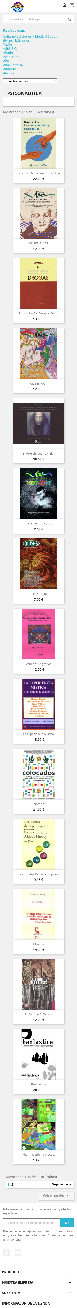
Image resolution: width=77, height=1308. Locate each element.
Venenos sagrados (38, 664)
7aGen (8, 44)
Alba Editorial (13, 65)
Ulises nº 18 (38, 594)
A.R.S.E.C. (10, 48)
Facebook (6, 1252)
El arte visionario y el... (38, 453)
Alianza (8, 73)
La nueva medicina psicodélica (38, 173)
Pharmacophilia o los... (38, 1154)
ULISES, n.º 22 (38, 243)
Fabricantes (14, 30)
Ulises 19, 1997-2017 (38, 524)
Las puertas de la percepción (38, 874)
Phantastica (39, 1084)
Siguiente (62, 1184)
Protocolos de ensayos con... (38, 313)
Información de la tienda (26, 1303)
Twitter (18, 1252)
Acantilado (11, 57)
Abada (8, 52)
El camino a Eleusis (38, 1014)
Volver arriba (56, 1195)
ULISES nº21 (38, 383)
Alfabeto (9, 69)
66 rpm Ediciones (16, 40)
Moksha (38, 944)
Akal (6, 61)
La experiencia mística (38, 734)
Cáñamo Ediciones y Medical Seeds (30, 36)
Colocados (39, 804)
